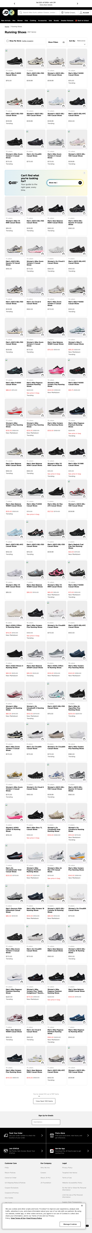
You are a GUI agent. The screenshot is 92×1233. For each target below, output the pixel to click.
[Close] (82, 1205)
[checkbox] (8, 41)
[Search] (21, 12)
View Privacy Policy (34, 1218)
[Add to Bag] (22, 65)
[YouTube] (87, 1225)
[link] (5, 12)
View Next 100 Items (44, 1101)
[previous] (14, 3)
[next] (77, 3)
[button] (11, 12)
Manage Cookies (70, 1224)
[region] (44, 1216)
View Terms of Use (18, 1218)
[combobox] (39, 12)
